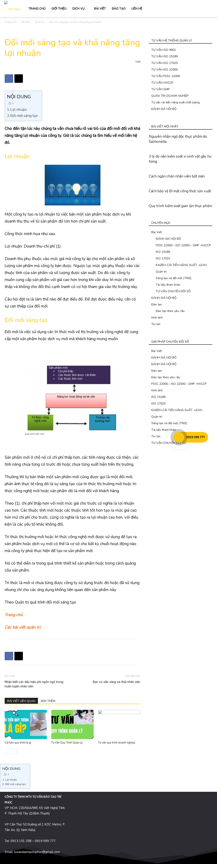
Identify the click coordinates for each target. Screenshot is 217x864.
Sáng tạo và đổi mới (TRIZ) (173, 278)
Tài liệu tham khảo (168, 285)
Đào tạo (156, 304)
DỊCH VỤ (78, 9)
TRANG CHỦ (37, 9)
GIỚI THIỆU (59, 9)
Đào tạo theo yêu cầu (170, 311)
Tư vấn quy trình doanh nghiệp (116, 743)
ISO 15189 (163, 252)
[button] (208, 9)
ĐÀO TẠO (119, 9)
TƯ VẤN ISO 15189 (164, 56)
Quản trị (40, 22)
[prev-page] (7, 751)
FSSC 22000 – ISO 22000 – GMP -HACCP (183, 245)
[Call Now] (179, 437)
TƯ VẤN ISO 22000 (164, 70)
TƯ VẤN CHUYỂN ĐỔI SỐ (173, 291)
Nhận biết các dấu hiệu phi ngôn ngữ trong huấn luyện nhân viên (34, 684)
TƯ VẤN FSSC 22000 (165, 76)
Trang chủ (11, 22)
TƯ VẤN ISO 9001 (163, 50)
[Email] (18, 78)
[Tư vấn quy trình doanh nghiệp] (119, 724)
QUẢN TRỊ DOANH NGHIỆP (169, 96)
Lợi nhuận (18, 109)
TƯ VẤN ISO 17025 (164, 63)
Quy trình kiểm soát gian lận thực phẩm (180, 206)
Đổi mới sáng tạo (24, 115)
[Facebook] (9, 78)
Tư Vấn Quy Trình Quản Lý (67, 743)
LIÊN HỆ (137, 9)
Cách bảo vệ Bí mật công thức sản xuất (180, 191)
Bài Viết (25, 22)
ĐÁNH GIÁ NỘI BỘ (164, 109)
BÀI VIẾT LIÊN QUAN (21, 701)
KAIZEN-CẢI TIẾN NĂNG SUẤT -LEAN (181, 265)
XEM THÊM (47, 701)
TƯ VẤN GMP (160, 89)
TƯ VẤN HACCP (162, 83)
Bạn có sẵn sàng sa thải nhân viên (116, 682)
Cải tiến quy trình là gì (18, 743)
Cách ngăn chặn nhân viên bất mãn (177, 176)
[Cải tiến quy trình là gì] (26, 724)
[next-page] (14, 751)
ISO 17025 (163, 258)
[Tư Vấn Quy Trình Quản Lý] (72, 724)
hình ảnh (157, 318)
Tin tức (156, 324)
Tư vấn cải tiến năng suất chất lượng (175, 102)
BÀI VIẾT (100, 9)
